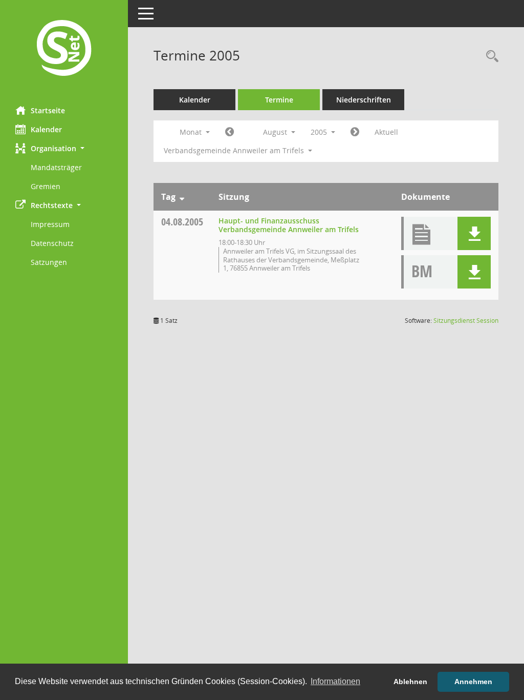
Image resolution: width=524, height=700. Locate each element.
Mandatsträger (56, 167)
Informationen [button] (335, 681)
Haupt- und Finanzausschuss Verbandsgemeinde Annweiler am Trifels (289, 225)
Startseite (48, 110)
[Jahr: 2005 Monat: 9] (355, 132)
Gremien (45, 186)
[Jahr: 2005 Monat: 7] (229, 132)
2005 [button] (320, 132)
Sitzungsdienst (465, 320)
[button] (64, 148)
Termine (279, 100)
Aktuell (386, 132)
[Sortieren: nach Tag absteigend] (182, 196)
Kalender (46, 129)
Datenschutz (52, 243)
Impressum (50, 224)
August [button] (276, 132)
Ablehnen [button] (410, 681)
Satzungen (49, 262)
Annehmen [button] (473, 681)
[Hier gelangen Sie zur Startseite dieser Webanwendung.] (64, 49)
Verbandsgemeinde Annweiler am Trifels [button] (235, 150)
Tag (168, 196)
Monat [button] (192, 132)
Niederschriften (363, 100)
